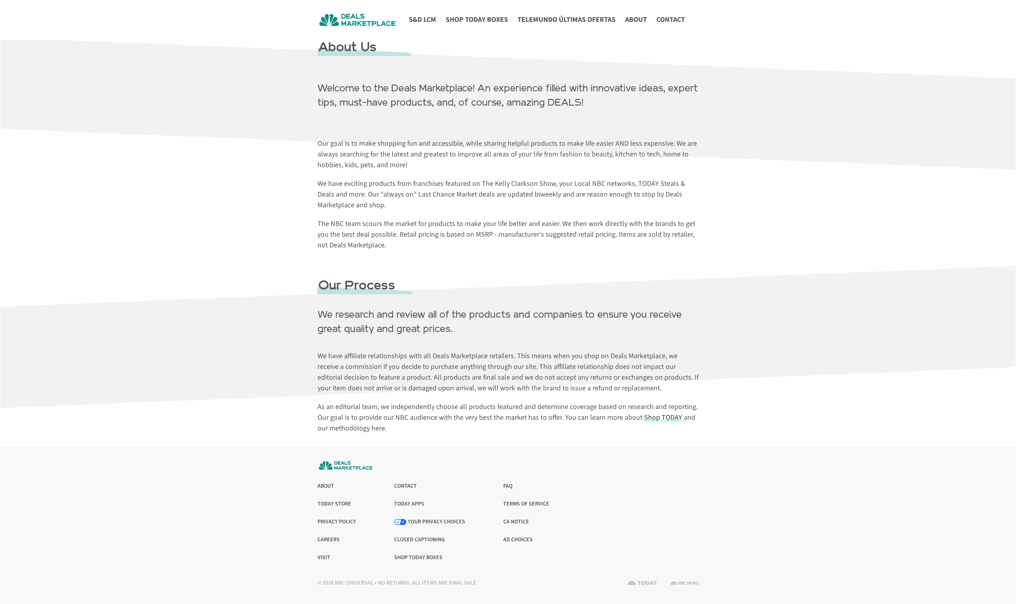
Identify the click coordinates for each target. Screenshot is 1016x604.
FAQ (507, 486)
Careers (329, 540)
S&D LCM (422, 20)
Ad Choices (518, 540)
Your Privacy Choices (436, 522)
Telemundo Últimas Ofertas (567, 20)
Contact (670, 20)
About (636, 20)
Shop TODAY (663, 418)
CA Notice (516, 522)
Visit (326, 558)
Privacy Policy (337, 522)
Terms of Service (526, 504)
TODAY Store (334, 504)
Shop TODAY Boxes (477, 20)
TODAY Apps (409, 504)
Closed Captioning (419, 540)
